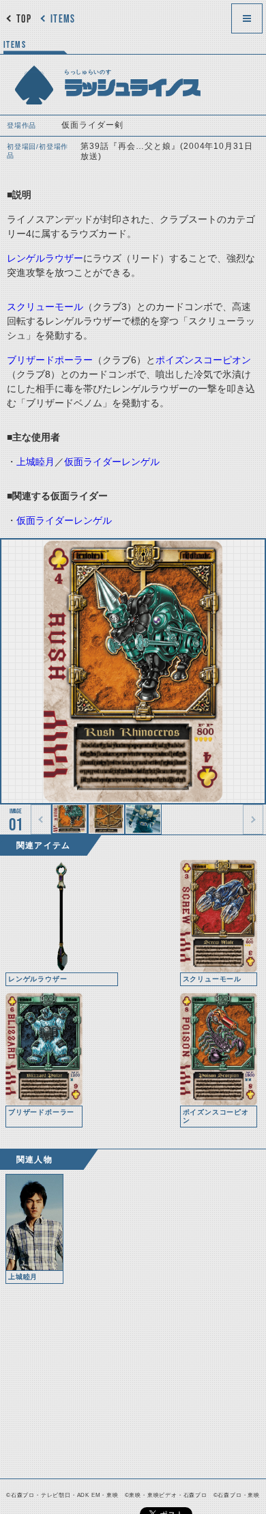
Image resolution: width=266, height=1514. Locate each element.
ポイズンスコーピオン (203, 359)
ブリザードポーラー (50, 359)
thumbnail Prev (41, 819)
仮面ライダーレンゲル (112, 461)
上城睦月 (35, 461)
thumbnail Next (253, 819)
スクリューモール (45, 306)
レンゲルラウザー (45, 258)
